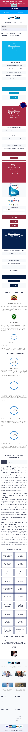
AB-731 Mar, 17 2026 (20, 622)
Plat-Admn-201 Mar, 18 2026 (20, 614)
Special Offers (18, 718)
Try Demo (14, 225)
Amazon (16, 701)
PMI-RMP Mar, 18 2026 (7, 622)
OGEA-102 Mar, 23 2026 (20, 597)
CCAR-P (11, 11)
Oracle (7, 33)
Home (2, 33)
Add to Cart (14, 221)
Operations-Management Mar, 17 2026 (20, 630)
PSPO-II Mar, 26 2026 (20, 564)
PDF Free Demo (14, 92)
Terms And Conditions (19, 712)
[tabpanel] (14, 654)
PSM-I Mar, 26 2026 (20, 572)
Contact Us (3, 705)
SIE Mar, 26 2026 (7, 572)
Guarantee (10, 462)
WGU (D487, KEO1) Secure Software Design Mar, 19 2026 (7, 630)
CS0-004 (26, 11)
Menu (4, 26)
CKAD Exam (3, 712)
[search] (25, 29)
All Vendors (3, 703)
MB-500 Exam (4, 716)
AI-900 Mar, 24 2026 (7, 580)
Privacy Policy (18, 716)
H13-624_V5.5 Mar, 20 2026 (7, 605)
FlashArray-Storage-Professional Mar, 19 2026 (20, 605)
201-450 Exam (4, 714)
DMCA (16, 720)
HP (15, 703)
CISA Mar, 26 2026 (20, 556)
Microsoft (17, 698)
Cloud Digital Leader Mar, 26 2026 (7, 556)
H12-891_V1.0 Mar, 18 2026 (7, 597)
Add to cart (14, 97)
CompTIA (17, 705)
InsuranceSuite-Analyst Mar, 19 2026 (7, 589)
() (21, 22)
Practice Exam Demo (14, 280)
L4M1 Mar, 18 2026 (7, 614)
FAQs (2, 701)
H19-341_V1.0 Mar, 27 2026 (7, 564)
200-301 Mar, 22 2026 (20, 580)
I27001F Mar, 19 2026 (20, 589)
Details (4, 462)
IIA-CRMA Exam (4, 718)
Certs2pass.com (23, 729)
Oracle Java (12, 33)
